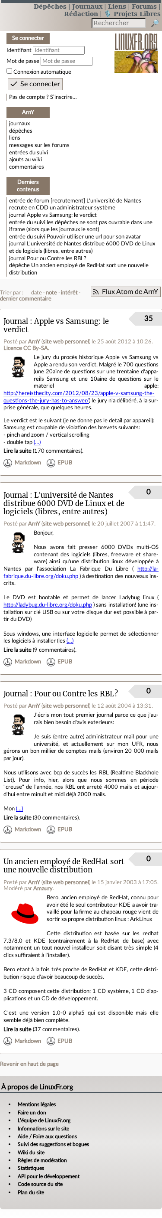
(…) (37, 442)
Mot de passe (22, 61)
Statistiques (31, 1168)
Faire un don (32, 1112)
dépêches (20, 131)
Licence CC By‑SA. (26, 348)
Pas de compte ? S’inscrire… (43, 97)
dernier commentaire (25, 298)
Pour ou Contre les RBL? (56, 258)
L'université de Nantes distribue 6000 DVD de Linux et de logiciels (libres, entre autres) (63, 503)
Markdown (28, 463)
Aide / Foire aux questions (47, 1136)
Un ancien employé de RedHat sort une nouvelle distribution (63, 866)
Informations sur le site (43, 1128)
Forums (144, 6)
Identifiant (19, 50)
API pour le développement (48, 1176)
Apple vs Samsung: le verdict (62, 215)
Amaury (43, 888)
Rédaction (81, 13)
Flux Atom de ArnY (130, 291)
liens (14, 137)
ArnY (34, 341)
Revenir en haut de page (29, 1064)
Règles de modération (42, 1160)
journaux (19, 123)
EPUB (64, 463)
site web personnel (66, 341)
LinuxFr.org (136, 47)
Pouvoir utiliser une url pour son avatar (94, 236)
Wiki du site (31, 1152)
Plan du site (31, 1192)
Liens (117, 6)
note (51, 292)
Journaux (87, 6)
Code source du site (40, 1184)
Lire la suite (17, 451)
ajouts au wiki (25, 159)
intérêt (69, 292)
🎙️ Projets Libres (132, 13)
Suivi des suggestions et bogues (53, 1144)
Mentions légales (37, 1104)
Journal (15, 321)
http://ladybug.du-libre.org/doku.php (47, 604)
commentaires (26, 167)
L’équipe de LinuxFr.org (44, 1120)
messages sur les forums (39, 145)
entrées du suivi (28, 152)
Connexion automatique (42, 72)
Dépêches (50, 6)
